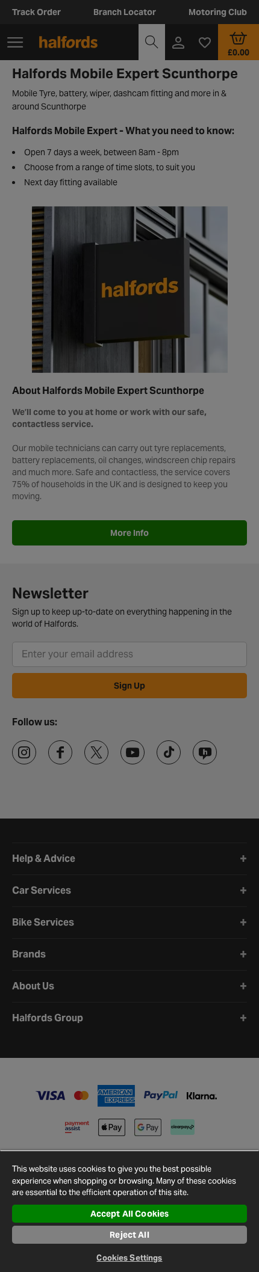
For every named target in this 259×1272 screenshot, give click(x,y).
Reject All (129, 1234)
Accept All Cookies (129, 1213)
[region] (129, 1211)
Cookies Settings (129, 1258)
